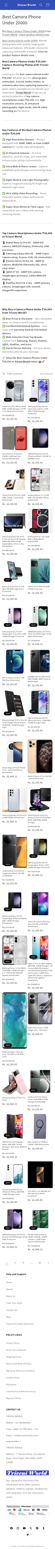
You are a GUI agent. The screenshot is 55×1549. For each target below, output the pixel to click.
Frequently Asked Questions (20, 1323)
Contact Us (11, 1310)
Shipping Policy (13, 1356)
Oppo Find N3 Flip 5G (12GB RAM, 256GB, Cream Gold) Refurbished (14, 497)
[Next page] (48, 1262)
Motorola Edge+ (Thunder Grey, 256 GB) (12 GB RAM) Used (13, 1054)
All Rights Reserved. (36, 1546)
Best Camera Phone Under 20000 (25, 31)
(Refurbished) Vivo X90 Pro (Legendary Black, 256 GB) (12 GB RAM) (13, 873)
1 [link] (6, 1262)
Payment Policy (13, 1398)
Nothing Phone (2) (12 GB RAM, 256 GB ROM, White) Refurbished (38, 497)
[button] (6, 5)
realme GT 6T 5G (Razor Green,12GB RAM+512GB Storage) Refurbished (38, 1099)
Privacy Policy (12, 1343)
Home (9, 1282)
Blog (8, 1317)
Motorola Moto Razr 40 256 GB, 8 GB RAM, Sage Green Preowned (13, 588)
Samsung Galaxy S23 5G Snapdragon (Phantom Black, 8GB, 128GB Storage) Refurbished (14, 919)
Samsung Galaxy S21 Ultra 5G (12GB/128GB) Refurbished (14, 816)
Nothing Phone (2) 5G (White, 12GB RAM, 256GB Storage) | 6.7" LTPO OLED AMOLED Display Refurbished (14, 971)
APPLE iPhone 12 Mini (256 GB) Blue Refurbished (13, 679)
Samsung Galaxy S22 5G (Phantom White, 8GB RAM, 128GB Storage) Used (13, 1191)
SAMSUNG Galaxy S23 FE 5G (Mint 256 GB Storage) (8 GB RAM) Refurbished (39, 633)
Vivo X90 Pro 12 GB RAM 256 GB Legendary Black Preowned (39, 1193)
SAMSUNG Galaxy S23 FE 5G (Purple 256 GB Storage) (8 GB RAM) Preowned (14, 1236)
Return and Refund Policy (18, 1363)
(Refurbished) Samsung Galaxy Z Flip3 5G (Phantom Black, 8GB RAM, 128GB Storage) (39, 819)
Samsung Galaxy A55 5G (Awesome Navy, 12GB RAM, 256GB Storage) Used (39, 720)
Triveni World (9, 34)
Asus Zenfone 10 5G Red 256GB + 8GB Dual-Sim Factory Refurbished (12, 456)
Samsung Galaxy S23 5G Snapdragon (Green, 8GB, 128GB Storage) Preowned (39, 864)
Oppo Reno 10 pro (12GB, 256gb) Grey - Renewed (38, 1028)
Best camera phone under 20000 (20, 40)
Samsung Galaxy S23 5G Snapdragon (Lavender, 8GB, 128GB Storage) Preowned (14, 633)
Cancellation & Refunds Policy (21, 1391)
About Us (10, 1296)
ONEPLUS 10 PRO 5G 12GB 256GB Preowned (38, 587)
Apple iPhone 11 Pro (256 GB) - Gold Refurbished (40, 777)
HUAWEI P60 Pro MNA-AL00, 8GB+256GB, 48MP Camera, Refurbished (39, 679)
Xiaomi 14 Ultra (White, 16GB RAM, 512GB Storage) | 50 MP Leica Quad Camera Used (14, 408)
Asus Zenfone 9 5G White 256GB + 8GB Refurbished (38, 1143)
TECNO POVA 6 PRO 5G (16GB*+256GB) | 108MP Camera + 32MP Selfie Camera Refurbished (38, 1238)
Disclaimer (11, 1384)
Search (9, 1289)
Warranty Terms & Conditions (20, 1370)
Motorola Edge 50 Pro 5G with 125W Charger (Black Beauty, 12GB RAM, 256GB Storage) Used (14, 723)
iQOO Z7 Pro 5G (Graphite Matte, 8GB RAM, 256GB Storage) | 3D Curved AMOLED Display (14, 1145)
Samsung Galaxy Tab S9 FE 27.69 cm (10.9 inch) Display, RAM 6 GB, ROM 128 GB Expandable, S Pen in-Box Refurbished (14, 541)
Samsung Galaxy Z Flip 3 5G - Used (14, 1098)
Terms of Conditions (16, 1350)
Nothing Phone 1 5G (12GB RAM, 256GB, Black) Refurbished (38, 538)
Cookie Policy (12, 1377)
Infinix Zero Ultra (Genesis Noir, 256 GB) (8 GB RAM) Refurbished (39, 923)
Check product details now (34, 34)
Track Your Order (14, 1303)
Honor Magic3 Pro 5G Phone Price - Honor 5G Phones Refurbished (13, 770)
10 (40, 1262)
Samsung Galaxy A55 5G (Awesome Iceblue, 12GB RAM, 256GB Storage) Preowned (38, 410)
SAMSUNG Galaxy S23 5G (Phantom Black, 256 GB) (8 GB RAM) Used (39, 456)
